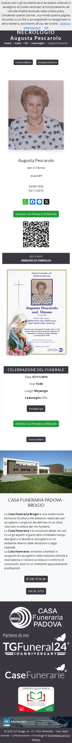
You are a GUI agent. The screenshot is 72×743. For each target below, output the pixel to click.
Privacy (36, 739)
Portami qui (36, 408)
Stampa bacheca (47, 62)
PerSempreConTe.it (59, 735)
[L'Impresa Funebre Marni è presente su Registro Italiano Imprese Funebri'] (36, 671)
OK (46, 28)
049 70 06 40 (37, 579)
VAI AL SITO (36, 591)
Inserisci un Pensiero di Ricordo (36, 214)
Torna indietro (23, 62)
